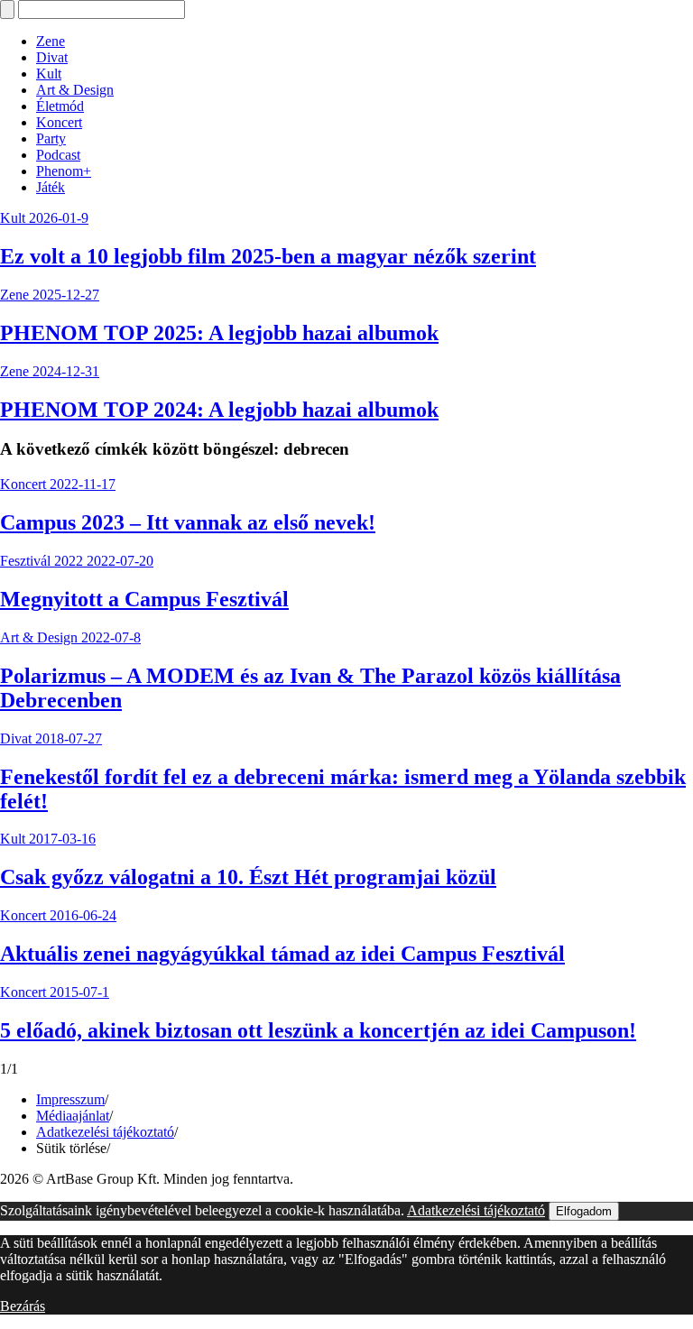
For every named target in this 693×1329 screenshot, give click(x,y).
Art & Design (75, 89)
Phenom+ (63, 171)
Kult (48, 73)
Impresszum (70, 1099)
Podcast (58, 154)
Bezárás (22, 1306)
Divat (52, 57)
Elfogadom (584, 1211)
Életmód (60, 106)
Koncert (59, 122)
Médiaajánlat (72, 1115)
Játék (50, 187)
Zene (50, 41)
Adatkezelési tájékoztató (105, 1132)
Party (51, 138)
